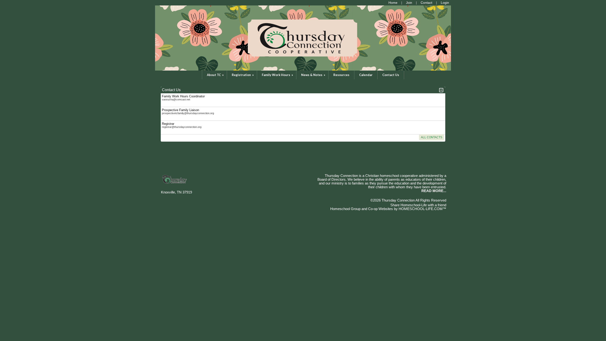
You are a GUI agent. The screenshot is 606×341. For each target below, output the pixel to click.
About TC (215, 75)
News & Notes (313, 75)
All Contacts (431, 137)
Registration (243, 75)
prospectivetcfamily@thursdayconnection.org (188, 113)
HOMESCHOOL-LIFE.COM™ (422, 209)
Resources (341, 75)
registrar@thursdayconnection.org (181, 127)
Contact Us (390, 75)
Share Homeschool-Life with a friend (418, 205)
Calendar (366, 75)
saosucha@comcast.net (176, 99)
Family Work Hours (278, 75)
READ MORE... (433, 191)
